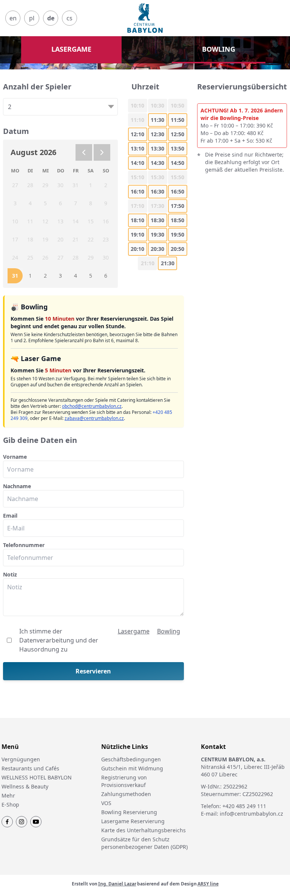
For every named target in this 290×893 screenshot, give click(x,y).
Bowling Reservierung (129, 812)
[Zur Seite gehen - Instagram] (21, 821)
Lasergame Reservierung (133, 821)
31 (15, 275)
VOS (106, 803)
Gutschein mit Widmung (132, 768)
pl (31, 18)
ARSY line (208, 884)
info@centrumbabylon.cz (251, 813)
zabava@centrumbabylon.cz (94, 418)
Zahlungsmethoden (126, 794)
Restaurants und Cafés (30, 768)
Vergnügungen (21, 759)
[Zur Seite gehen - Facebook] (7, 821)
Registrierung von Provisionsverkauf (124, 781)
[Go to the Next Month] (102, 152)
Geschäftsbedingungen (131, 759)
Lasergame (134, 631)
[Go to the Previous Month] (84, 152)
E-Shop (10, 804)
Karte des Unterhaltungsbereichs (143, 830)
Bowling (168, 631)
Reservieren (93, 671)
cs (69, 18)
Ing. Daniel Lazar (117, 884)
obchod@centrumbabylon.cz (92, 406)
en (13, 18)
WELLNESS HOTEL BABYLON (37, 777)
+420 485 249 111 (244, 806)
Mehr (8, 795)
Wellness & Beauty (25, 786)
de (50, 18)
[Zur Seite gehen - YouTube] (36, 821)
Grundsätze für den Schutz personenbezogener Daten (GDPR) (144, 843)
